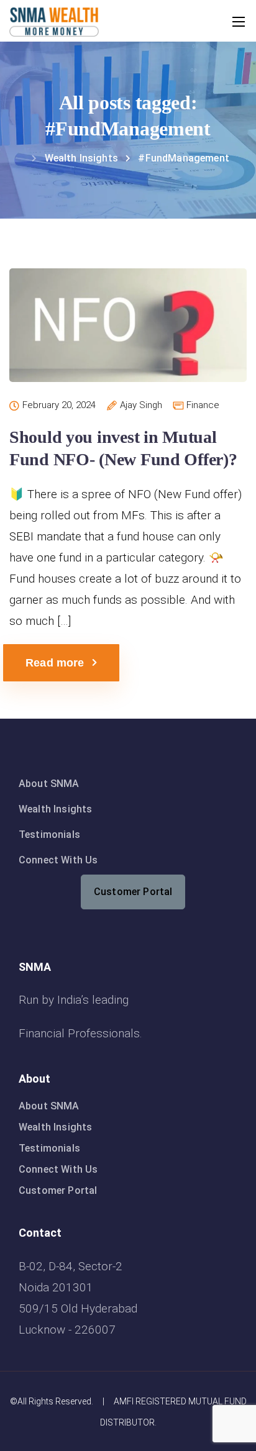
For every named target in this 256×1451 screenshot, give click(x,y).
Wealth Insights (55, 809)
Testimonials (49, 834)
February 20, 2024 (59, 406)
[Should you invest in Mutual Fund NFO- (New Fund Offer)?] (128, 334)
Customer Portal (133, 892)
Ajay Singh (141, 406)
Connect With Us (58, 860)
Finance (202, 405)
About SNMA (49, 783)
